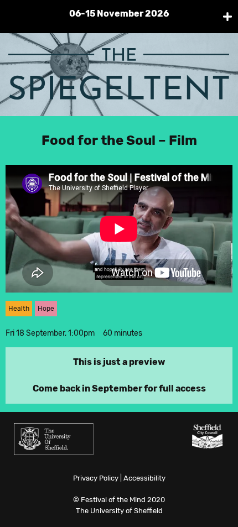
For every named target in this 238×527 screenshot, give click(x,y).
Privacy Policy (95, 478)
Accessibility (144, 478)
